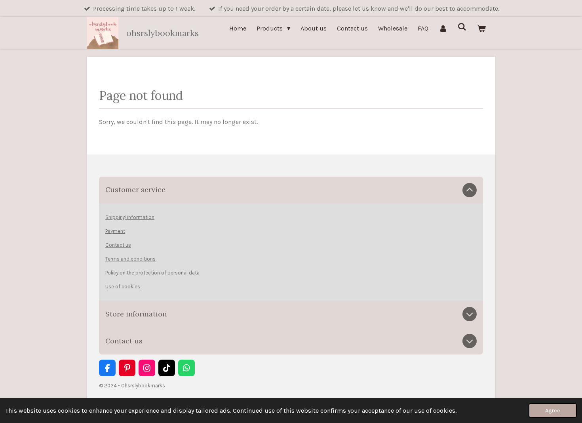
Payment (115, 231)
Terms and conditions (130, 259)
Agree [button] (552, 410)
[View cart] (481, 28)
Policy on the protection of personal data (152, 273)
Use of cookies (122, 287)
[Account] (443, 28)
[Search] (462, 26)
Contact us (118, 245)
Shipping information (129, 217)
